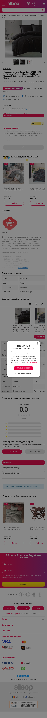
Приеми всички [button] (23, 368)
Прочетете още (32, 363)
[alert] (23, 359)
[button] (23, 373)
